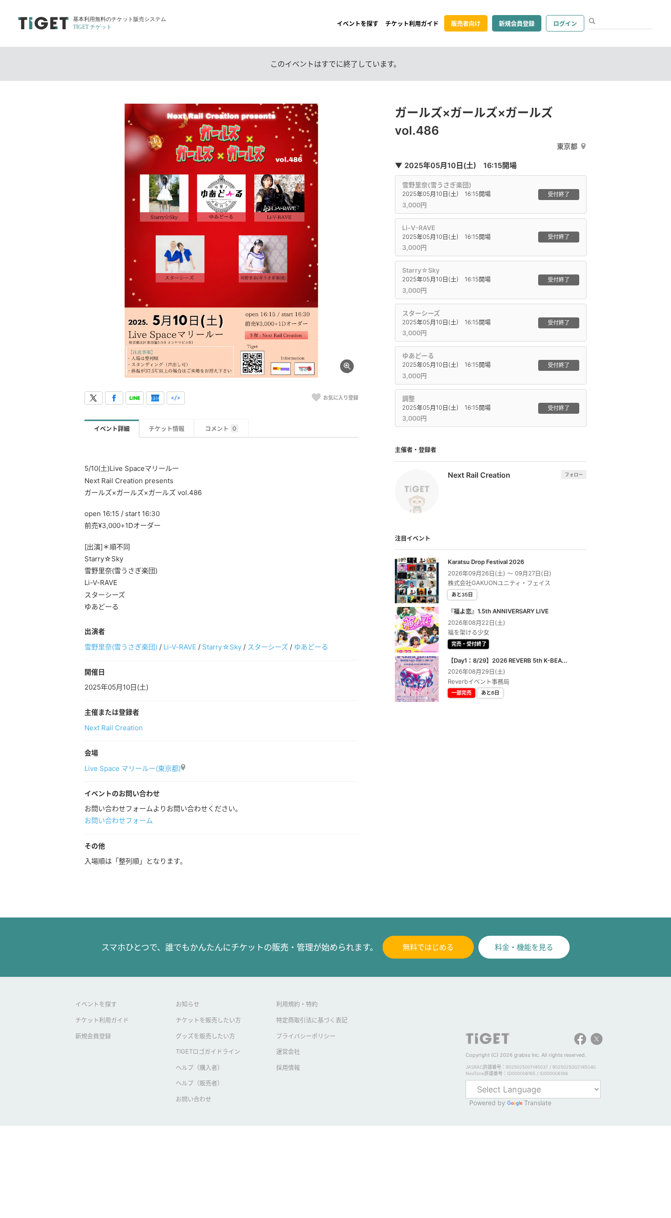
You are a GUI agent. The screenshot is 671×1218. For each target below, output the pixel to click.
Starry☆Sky (221, 647)
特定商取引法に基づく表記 (311, 1019)
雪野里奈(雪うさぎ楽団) (120, 647)
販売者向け (466, 23)
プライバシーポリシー (306, 1035)
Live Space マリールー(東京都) (132, 768)
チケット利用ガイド (412, 23)
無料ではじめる (428, 947)
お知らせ (187, 1003)
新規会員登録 (517, 23)
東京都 (567, 146)
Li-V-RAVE (179, 647)
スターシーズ (267, 647)
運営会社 (288, 1051)
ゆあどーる (311, 647)
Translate (537, 1103)
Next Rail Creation (113, 727)
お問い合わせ (193, 1098)
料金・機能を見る (524, 947)
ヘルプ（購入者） (199, 1067)
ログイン (565, 23)
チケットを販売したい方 (208, 1019)
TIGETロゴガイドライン (208, 1051)
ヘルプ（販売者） (199, 1082)
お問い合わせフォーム (118, 820)
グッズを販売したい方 (205, 1035)
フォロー (574, 474)
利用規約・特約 (297, 1003)
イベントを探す (357, 23)
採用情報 (288, 1067)
